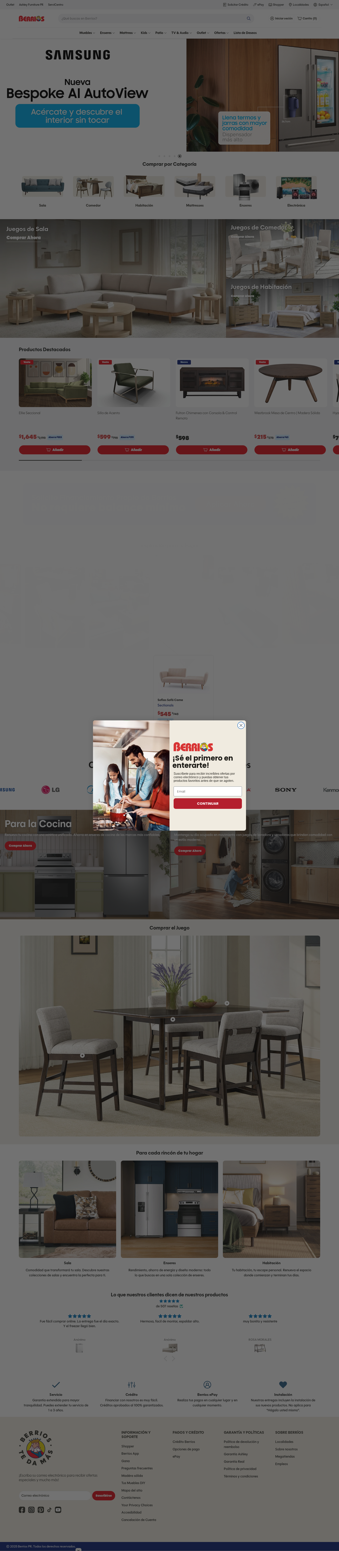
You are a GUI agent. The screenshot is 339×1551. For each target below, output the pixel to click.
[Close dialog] (241, 725)
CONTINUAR (208, 803)
